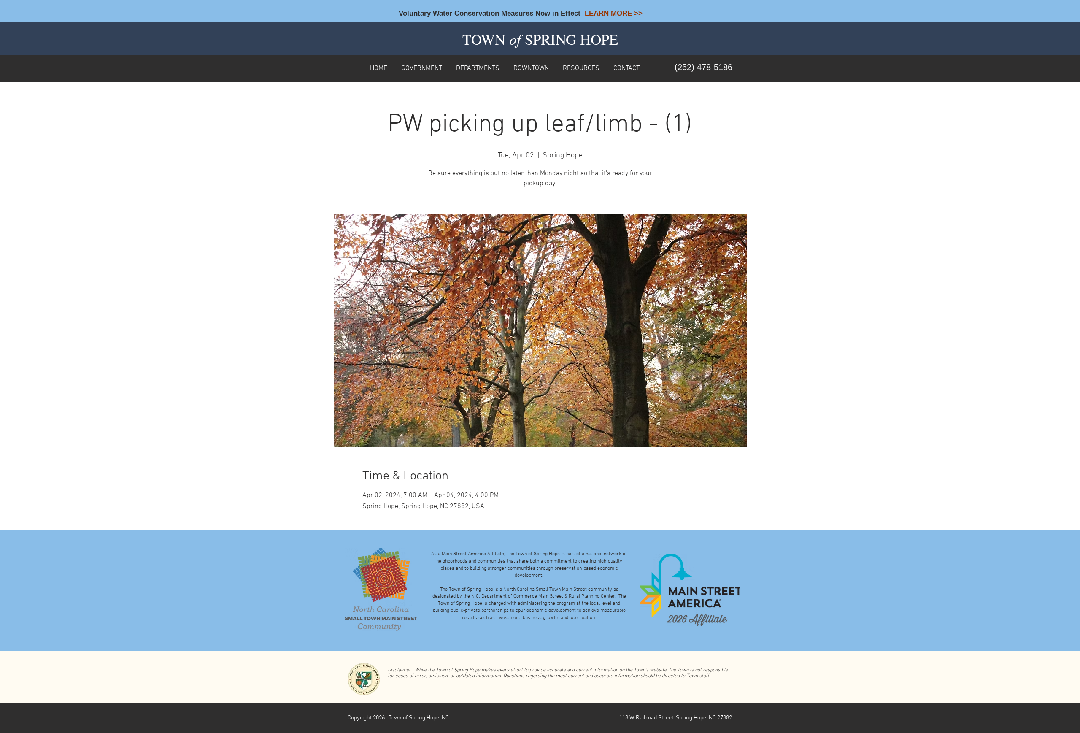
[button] (421, 67)
